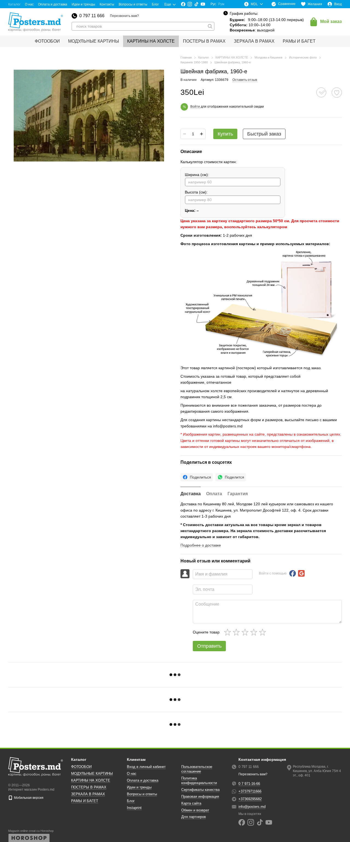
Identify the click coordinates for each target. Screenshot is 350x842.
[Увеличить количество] (201, 134)
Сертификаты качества (200, 790)
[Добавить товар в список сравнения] (321, 92)
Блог (155, 4)
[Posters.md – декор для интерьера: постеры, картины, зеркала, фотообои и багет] (35, 766)
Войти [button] (195, 106)
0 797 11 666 (91, 16)
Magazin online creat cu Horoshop (31, 830)
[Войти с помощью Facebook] (292, 573)
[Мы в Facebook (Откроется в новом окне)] (183, 4)
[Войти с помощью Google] (301, 573)
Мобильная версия (28, 798)
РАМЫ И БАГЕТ (299, 41)
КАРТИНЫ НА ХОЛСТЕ (151, 41)
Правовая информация (200, 796)
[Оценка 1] (228, 632)
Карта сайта (191, 803)
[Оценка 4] (254, 632)
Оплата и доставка (52, 4)
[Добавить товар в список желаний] (337, 92)
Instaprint (134, 808)
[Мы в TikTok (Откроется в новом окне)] (196, 4)
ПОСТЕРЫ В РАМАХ (204, 41)
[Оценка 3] (246, 632)
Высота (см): (196, 192)
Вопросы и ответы (133, 4)
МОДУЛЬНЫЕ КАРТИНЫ (93, 41)
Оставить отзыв (244, 80)
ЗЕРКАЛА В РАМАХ (254, 41)
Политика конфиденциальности (199, 780)
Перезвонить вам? (124, 16)
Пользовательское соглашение (196, 769)
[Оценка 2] (237, 632)
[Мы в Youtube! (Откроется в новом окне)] (203, 4)
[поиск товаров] (210, 26)
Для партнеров (193, 817)
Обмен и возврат (195, 810)
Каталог (14, 4)
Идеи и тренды (83, 4)
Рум (221, 4)
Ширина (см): (197, 174)
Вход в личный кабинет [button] (146, 767)
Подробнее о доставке (200, 545)
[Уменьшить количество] (184, 134)
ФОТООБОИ (47, 41)
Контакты (107, 4)
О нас (29, 4)
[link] (196, 477)
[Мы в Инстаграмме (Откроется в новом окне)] (190, 4)
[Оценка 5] (263, 632)
